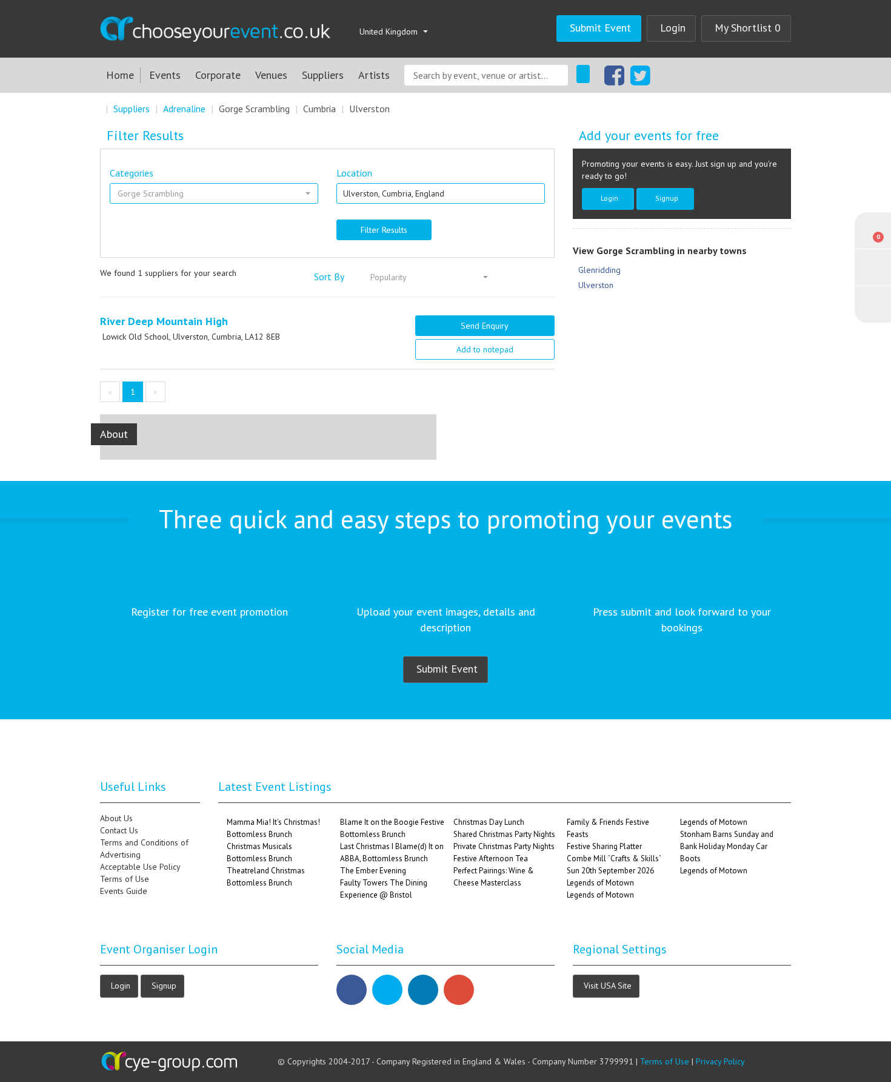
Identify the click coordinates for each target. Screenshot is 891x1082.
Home (120, 75)
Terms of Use (124, 878)
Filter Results (384, 229)
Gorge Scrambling (254, 108)
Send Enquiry (485, 325)
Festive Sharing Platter (604, 846)
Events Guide (123, 890)
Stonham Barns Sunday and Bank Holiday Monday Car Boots (726, 846)
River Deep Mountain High (164, 321)
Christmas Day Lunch (488, 822)
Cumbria (319, 108)
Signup (666, 198)
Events (165, 75)
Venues (271, 75)
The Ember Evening (373, 870)
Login (673, 28)
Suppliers (323, 75)
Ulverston (369, 108)
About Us (116, 818)
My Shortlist (748, 28)
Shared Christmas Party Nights (504, 834)
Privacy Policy (720, 1061)
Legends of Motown (600, 883)
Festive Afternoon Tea (490, 858)
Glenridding (599, 269)
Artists (374, 75)
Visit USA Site (608, 985)
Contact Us (119, 830)
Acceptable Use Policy (140, 866)
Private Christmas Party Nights (504, 846)
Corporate (218, 75)
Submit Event (600, 28)
